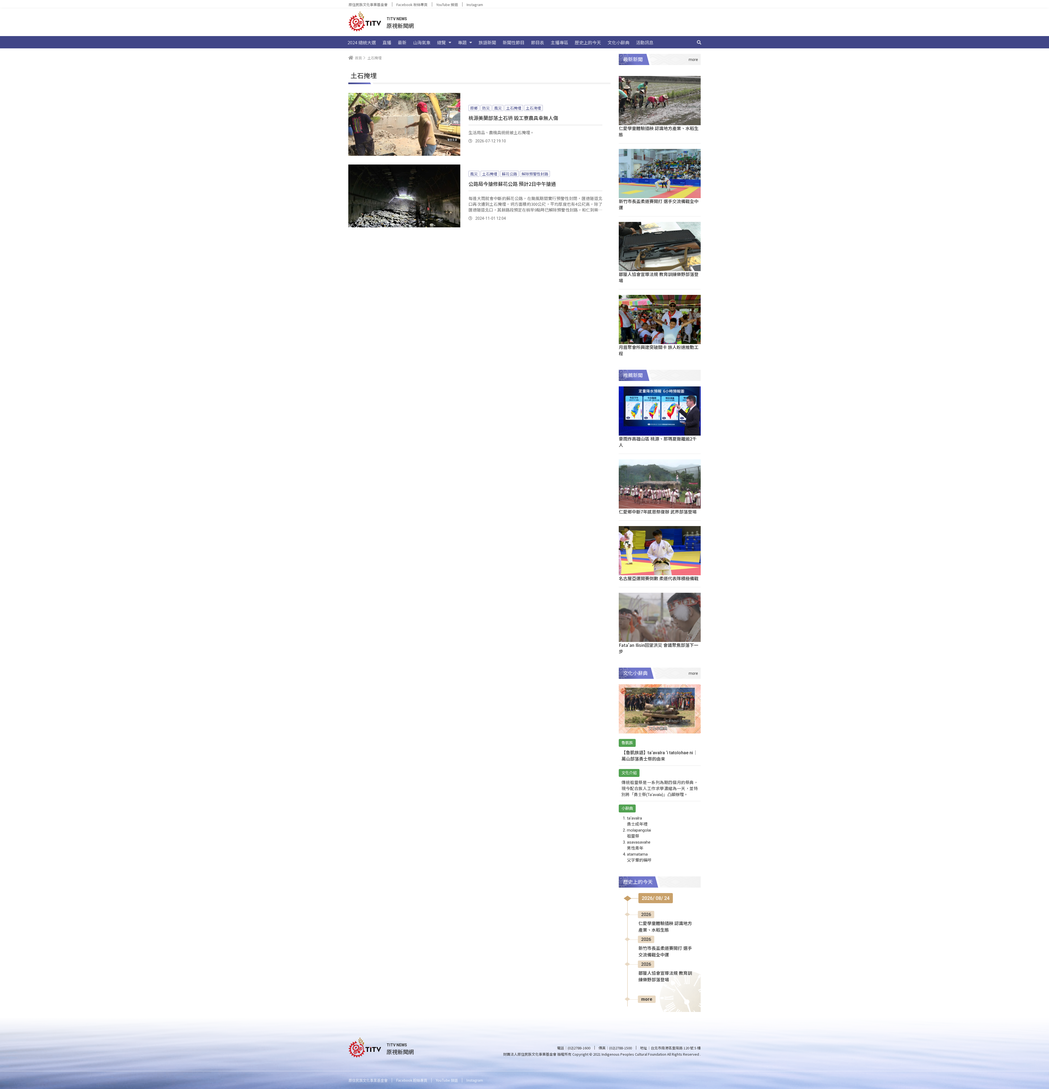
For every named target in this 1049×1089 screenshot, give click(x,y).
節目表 (537, 42)
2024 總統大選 (361, 42)
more (646, 999)
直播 (386, 42)
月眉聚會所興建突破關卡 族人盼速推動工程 (659, 350)
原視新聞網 (400, 26)
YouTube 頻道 (447, 4)
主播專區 (559, 42)
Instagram (475, 4)
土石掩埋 (513, 108)
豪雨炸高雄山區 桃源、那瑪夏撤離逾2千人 (658, 441)
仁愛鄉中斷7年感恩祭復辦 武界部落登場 (658, 511)
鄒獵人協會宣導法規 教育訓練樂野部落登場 (659, 277)
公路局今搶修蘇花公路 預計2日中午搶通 (512, 183)
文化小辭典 (618, 42)
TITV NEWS (397, 19)
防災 (486, 108)
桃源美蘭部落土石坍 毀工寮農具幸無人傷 (513, 117)
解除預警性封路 (534, 174)
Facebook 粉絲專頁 (412, 4)
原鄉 (474, 108)
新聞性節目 (513, 42)
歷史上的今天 (588, 42)
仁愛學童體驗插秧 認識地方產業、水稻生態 (659, 131)
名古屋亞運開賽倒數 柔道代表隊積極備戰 (659, 578)
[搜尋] (699, 42)
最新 (402, 42)
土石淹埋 (533, 108)
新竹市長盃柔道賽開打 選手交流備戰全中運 (659, 204)
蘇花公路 (509, 174)
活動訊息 (644, 42)
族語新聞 (487, 42)
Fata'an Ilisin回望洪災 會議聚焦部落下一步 (658, 648)
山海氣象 (422, 42)
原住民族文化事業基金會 (368, 4)
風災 (498, 108)
